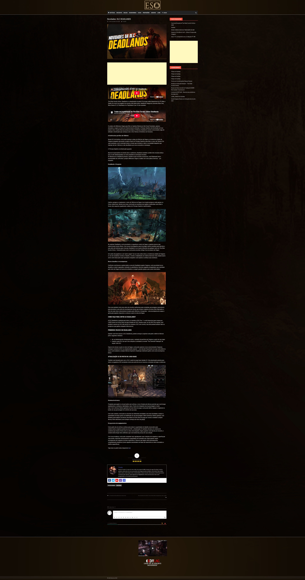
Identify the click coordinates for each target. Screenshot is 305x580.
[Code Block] (130, 517)
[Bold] (114, 517)
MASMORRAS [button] (132, 12)
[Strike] (121, 517)
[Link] (132, 517)
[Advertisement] (137, 73)
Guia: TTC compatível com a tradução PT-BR (183, 36)
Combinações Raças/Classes (184, 81)
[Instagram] (124, 480)
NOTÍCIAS (112, 12)
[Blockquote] (128, 517)
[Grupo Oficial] (173, 13)
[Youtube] (171, 13)
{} (134, 517)
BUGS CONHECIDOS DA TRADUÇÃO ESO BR (182, 30)
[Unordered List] (126, 517)
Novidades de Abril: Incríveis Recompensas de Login (152, 495)
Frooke (124, 21)
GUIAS (139, 12)
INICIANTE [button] (119, 12)
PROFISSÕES (146, 12)
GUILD (165, 12)
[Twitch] (170, 13)
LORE (158, 12)
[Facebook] (109, 480)
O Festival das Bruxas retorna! (117, 495)
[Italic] (117, 517)
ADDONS (153, 12)
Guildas (173, 27)
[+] (136, 517)
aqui (129, 448)
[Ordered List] (123, 517)
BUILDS (125, 12)
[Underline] (119, 517)
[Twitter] (113, 480)
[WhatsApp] (168, 13)
